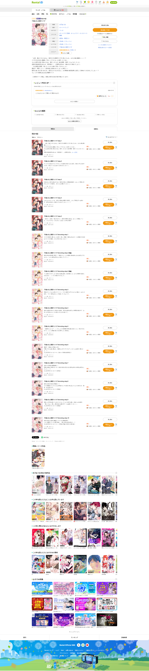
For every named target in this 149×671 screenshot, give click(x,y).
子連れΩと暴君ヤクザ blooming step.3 (56, 290)
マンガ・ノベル (40, 10)
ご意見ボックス (90, 650)
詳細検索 (124, 637)
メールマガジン (100, 650)
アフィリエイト (64, 653)
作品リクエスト (79, 650)
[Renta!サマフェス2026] (41, 2)
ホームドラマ (75, 33)
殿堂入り (66, 38)
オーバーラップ (63, 27)
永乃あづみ (62, 24)
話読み (61, 38)
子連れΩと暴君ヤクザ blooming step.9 (56, 400)
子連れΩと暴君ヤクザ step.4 (53, 198)
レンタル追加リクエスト (105, 45)
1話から (34, 137)
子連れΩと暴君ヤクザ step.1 (53, 141)
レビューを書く (66, 53)
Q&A (62, 650)
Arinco (47, 574)
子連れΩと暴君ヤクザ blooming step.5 (56, 326)
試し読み (110, 142)
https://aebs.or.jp (56, 667)
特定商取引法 (54, 656)
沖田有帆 (104, 574)
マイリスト (106, 41)
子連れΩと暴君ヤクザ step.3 (53, 179)
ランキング (74, 637)
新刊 (24, 637)
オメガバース (83, 33)
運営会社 (96, 656)
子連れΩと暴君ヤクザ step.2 (53, 161)
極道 (60, 35)
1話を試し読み (105, 25)
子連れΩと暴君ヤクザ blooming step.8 (56, 381)
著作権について (64, 656)
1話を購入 (105, 30)
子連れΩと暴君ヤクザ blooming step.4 (56, 308)
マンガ (61, 30)
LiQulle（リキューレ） (65, 41)
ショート (59, 10)
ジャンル (82, 14)
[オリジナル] (53, 14)
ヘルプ (57, 650)
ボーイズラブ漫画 (64, 33)
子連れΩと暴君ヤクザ (65, 47)
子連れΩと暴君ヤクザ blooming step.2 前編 (57, 253)
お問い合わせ (69, 650)
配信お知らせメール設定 (105, 47)
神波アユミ (90, 574)
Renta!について (48, 650)
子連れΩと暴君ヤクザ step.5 (53, 216)
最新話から (40, 137)
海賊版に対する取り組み (85, 656)
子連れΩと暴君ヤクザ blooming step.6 (56, 345)
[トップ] (36, 2)
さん (48, 90)
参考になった (102, 96)
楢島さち (62, 574)
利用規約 (72, 653)
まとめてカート (112, 137)
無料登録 (114, 2)
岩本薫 (75, 574)
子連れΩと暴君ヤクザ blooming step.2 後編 (57, 271)
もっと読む (75, 152)
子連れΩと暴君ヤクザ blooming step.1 (56, 234)
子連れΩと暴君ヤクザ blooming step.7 (56, 363)
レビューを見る (74, 101)
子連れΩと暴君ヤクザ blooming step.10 (56, 418)
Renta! (33, 441)
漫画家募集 (73, 656)
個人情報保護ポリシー (83, 653)
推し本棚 (105, 37)
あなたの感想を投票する (74, 121)
